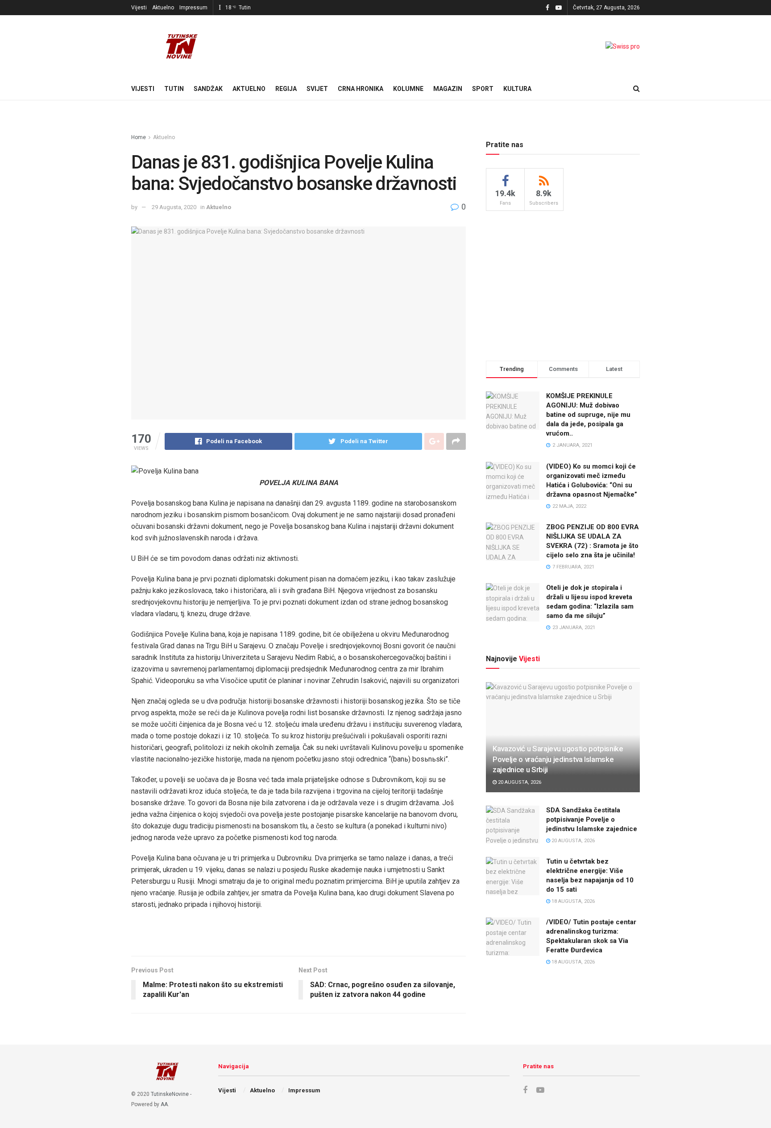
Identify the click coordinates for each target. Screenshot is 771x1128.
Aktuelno (163, 7)
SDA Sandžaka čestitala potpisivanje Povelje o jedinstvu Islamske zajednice (591, 819)
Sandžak (208, 88)
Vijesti (139, 7)
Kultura (517, 88)
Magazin (447, 88)
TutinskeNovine (170, 1094)
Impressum (193, 7)
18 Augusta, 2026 (572, 901)
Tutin (174, 88)
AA (164, 1104)
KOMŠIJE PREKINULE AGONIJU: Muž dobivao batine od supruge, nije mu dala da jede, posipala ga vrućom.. (588, 414)
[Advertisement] (563, 284)
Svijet (317, 88)
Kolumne (408, 88)
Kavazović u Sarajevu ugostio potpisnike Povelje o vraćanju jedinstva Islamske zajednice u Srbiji (558, 759)
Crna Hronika (360, 88)
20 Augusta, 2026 (519, 782)
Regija (286, 88)
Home (138, 137)
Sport (482, 88)
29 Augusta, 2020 (174, 207)
